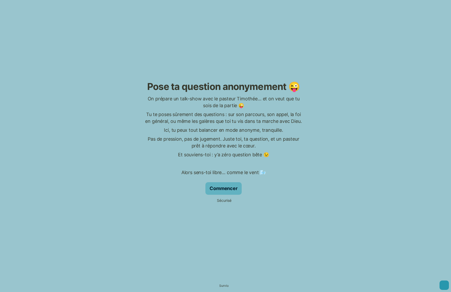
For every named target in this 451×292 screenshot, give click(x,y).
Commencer (223, 188)
